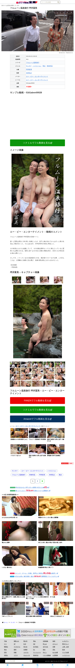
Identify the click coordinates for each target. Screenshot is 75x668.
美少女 (25, 647)
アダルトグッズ (64, 661)
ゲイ (5, 644)
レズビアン (65, 641)
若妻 (54, 647)
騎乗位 (6, 647)
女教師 (25, 649)
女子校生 (35, 647)
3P (14, 644)
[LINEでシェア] (42, 481)
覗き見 (25, 641)
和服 (15, 652)
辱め (34, 641)
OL (34, 649)
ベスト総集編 (47, 655)
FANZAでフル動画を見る (36, 400)
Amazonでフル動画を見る (36, 419)
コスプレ (26, 652)
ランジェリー (37, 652)
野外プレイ (65, 644)
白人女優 (55, 652)
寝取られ (16, 641)
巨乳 (5, 652)
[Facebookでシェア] (37, 481)
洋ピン (45, 652)
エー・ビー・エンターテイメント (37, 76)
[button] (58, 2)
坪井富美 (29, 69)
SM (34, 644)
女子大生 (45, 647)
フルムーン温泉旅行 (32, 62)
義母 (15, 649)
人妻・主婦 (65, 647)
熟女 (44, 66)
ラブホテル (17, 647)
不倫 (5, 641)
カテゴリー (48, 661)
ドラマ (16, 655)
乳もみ (45, 644)
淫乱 (54, 649)
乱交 (25, 644)
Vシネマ (28, 66)
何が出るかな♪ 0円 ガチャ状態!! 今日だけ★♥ (32, 487)
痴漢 (54, 641)
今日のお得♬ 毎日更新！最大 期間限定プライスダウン (36, 576)
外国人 (6, 655)
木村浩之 (29, 73)
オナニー (55, 644)
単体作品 (50, 66)
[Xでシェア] (33, 481)
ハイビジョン (37, 66)
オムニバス (27, 655)
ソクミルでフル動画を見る (36, 143)
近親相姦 (45, 641)
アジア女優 (65, 652)
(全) (52, 661)
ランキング (56, 661)
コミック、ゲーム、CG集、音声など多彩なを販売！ (36, 573)
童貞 (63, 649)
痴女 (44, 649)
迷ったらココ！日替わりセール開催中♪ (32, 490)
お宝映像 (55, 655)
